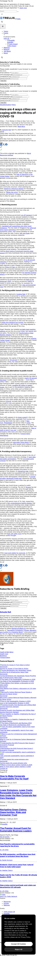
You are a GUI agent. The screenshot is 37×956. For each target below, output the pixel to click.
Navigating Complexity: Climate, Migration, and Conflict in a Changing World (18, 631)
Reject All (18, 949)
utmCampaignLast (6, 75)
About (6, 53)
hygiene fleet (21, 294)
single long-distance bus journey (12, 322)
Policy (14, 105)
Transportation (5, 657)
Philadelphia (8, 423)
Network (6, 49)
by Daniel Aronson (6, 860)
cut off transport (26, 215)
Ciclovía (8, 401)
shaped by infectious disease (14, 189)
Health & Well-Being (6, 652)
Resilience (3, 656)
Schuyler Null (6, 130)
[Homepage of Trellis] (2, 894)
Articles (6, 903)
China (7, 267)
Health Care (4, 654)
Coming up (3, 768)
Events (6, 33)
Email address (5, 73)
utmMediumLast (5, 77)
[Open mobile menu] (2, 26)
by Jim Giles (4, 850)
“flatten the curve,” (12, 192)
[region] (18, 935)
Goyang (28, 487)
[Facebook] (6, 145)
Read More (21, 126)
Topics (6, 31)
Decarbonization (5, 105)
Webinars (7, 48)
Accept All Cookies (18, 944)
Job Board (7, 51)
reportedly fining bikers (21, 442)
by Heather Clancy (6, 870)
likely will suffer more (14, 534)
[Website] (18, 148)
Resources (7, 901)
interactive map (23, 471)
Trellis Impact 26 (9, 912)
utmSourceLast (5, 79)
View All (7, 38)
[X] (4, 145)
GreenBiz (7, 913)
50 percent (13, 360)
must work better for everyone (14, 553)
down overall (22, 417)
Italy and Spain (25, 233)
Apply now (23, 8)
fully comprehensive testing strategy (19, 503)
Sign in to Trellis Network (8, 896)
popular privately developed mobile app (17, 477)
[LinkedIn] (1, 145)
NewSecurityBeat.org (18, 628)
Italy (13, 267)
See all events (5, 837)
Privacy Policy (25, 937)
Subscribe (3, 80)
